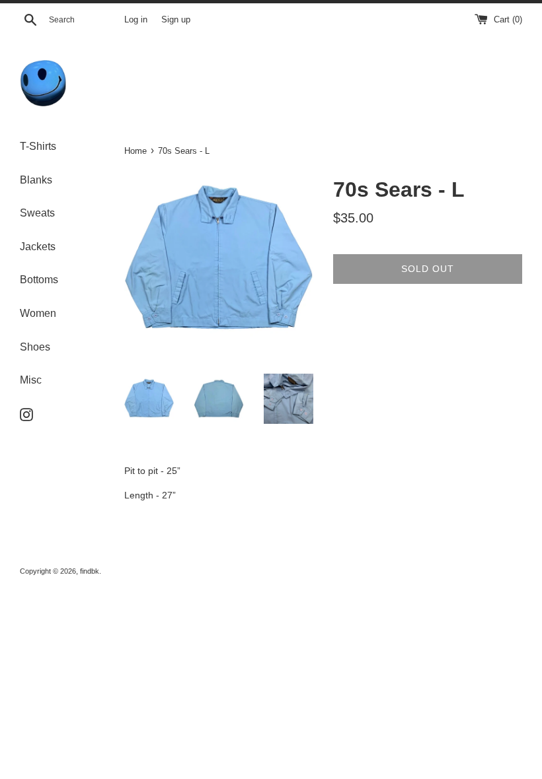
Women (38, 313)
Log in (135, 19)
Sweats (37, 213)
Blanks (36, 180)
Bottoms (39, 279)
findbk (89, 571)
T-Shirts (38, 146)
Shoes (35, 347)
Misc (31, 380)
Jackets (38, 246)
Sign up (175, 19)
